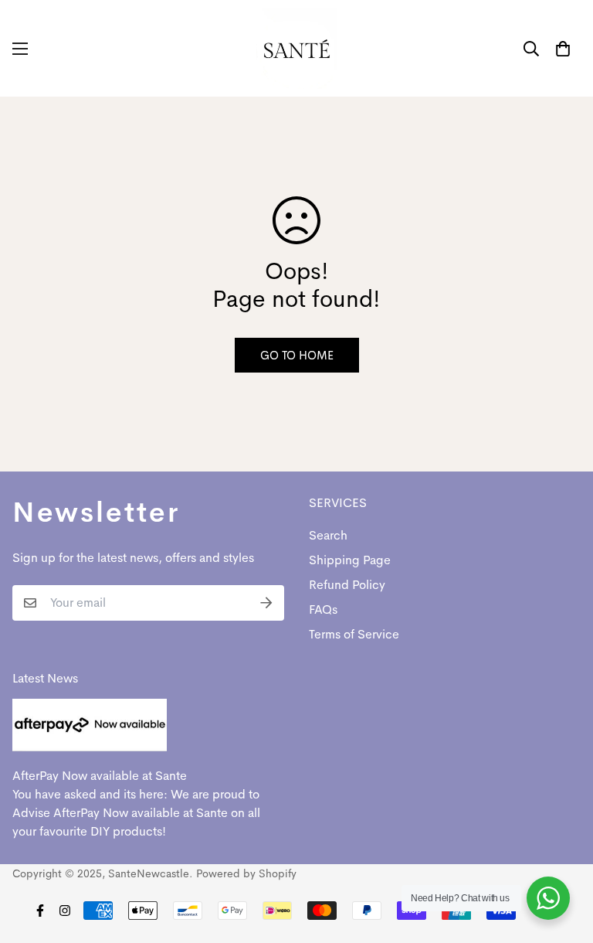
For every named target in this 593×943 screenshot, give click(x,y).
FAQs (323, 609)
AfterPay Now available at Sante (99, 776)
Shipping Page (350, 560)
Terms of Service (354, 634)
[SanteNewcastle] (296, 48)
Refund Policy (347, 585)
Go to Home (297, 355)
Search (328, 535)
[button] (563, 48)
